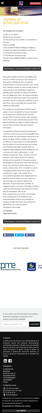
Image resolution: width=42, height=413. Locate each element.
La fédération (8, 369)
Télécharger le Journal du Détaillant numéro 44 (22, 69)
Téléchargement (9, 378)
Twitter (20, 235)
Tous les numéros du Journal (15, 228)
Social (5, 382)
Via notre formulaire (12, 388)
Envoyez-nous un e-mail (13, 390)
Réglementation (9, 375)
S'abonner (34, 324)
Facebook (9, 235)
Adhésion (6, 371)
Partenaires (7, 380)
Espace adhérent (35, 3)
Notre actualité (9, 373)
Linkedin (31, 235)
